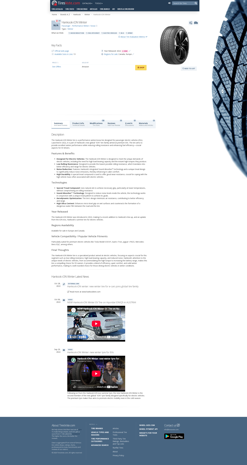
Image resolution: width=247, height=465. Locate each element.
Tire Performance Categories (100, 439)
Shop (141, 67)
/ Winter (70, 29)
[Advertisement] (99, 93)
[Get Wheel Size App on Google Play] (175, 436)
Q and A (130, 123)
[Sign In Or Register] (169, 3)
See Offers (56, 66)
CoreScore (76, 434)
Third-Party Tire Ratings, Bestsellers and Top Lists (121, 441)
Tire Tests (69, 9)
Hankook (77, 14)
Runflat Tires (118, 447)
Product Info (78, 124)
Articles (93, 9)
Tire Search (105, 9)
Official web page (62, 51)
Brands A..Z (65, 14)
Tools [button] (98, 3)
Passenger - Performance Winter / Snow (78, 26)
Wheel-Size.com (147, 425)
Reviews (114, 123)
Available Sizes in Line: (64, 54)
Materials (146, 123)
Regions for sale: (111, 54)
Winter (87, 14)
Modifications (97, 123)
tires (80, 429)
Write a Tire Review (125, 9)
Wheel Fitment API (148, 429)
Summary (60, 124)
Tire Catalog (57, 9)
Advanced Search (99, 445)
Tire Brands (97, 428)
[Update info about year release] (130, 51)
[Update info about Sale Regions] (133, 54)
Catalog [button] (86, 3)
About (115, 451)
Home (54, 14)
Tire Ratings (82, 9)
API (113, 9)
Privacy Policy (118, 455)
